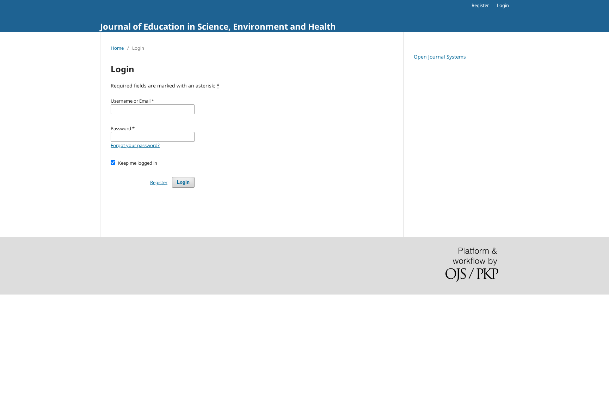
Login (503, 5)
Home (117, 48)
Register (480, 5)
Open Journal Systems (440, 56)
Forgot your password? (135, 145)
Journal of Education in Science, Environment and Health (218, 26)
